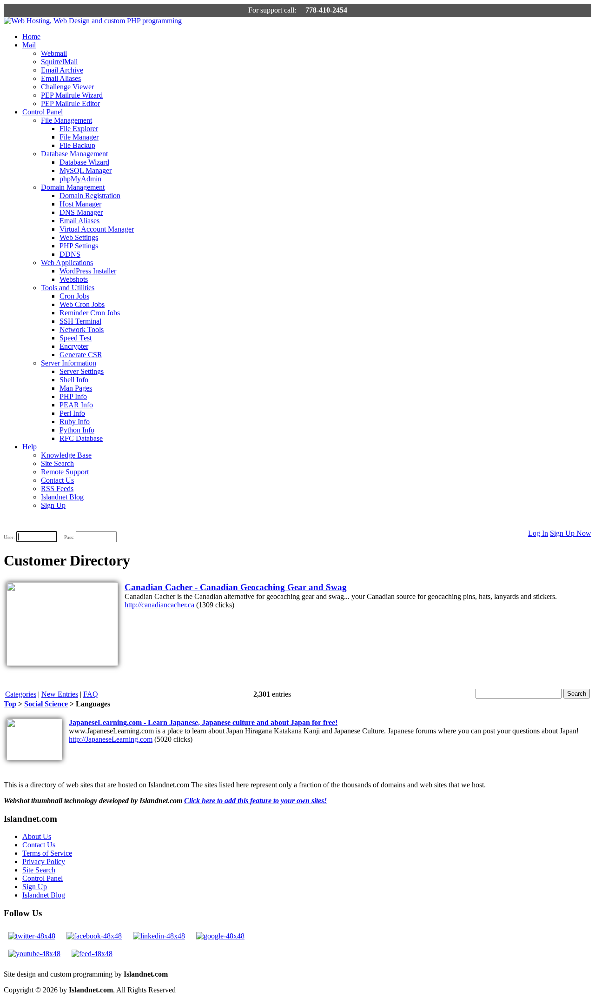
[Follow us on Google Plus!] (220, 936)
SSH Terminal (80, 321)
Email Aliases (61, 78)
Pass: (69, 537)
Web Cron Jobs (82, 304)
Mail (29, 45)
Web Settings (79, 237)
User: (9, 537)
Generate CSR (81, 355)
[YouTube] (34, 954)
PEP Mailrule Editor (70, 103)
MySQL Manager (86, 170)
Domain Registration (90, 196)
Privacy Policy (43, 861)
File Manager (79, 137)
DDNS (70, 254)
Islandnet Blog (62, 497)
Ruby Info (75, 422)
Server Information (68, 363)
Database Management (74, 154)
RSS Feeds (57, 488)
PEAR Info (76, 405)
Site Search (57, 463)
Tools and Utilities (67, 288)
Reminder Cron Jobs (90, 313)
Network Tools (82, 329)
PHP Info (73, 396)
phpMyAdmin (80, 179)
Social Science (46, 704)
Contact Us (57, 480)
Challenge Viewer (67, 87)
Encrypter (74, 346)
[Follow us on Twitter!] (32, 936)
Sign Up (53, 505)
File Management (66, 120)
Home (31, 36)
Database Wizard (84, 162)
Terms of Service (47, 853)
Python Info (77, 430)
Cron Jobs (74, 296)
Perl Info (72, 413)
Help (29, 447)
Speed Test (76, 338)
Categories (20, 694)
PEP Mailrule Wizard (72, 95)
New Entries (59, 694)
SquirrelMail (59, 62)
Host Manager (80, 204)
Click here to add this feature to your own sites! (255, 801)
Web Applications (67, 262)
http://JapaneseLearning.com (110, 739)
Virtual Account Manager (97, 229)
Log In (538, 533)
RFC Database (81, 438)
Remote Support (65, 472)
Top (10, 704)
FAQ (90, 694)
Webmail (54, 53)
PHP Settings (79, 246)
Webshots (74, 279)
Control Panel (42, 112)
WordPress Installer (88, 271)
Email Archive (62, 70)
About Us (36, 836)
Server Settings (82, 371)
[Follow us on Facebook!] (94, 936)
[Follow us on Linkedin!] (159, 936)
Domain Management (73, 187)
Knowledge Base (66, 455)
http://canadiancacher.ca (159, 605)
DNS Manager (81, 212)
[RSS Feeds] (92, 954)
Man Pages (76, 388)
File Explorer (79, 129)
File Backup (77, 145)
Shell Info (74, 380)
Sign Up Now (570, 533)
